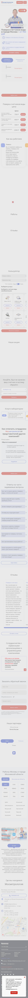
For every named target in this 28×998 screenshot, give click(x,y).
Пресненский (19, 808)
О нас (2, 956)
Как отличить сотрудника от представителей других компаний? (14, 433)
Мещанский (8, 808)
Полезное (3, 955)
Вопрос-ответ (17, 952)
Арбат (6, 802)
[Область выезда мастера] (14, 276)
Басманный (19, 802)
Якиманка (18, 815)
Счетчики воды (4, 946)
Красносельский (20, 805)
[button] (14, 752)
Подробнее (7, 305)
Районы (16, 956)
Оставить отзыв (14, 633)
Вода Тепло (18, 284)
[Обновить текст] (13, 697)
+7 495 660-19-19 (15, 895)
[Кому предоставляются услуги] (14, 280)
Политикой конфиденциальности (11, 988)
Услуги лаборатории (5, 953)
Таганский (7, 812)
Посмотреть (18, 68)
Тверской (18, 812)
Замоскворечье (9, 805)
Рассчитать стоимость (14, 330)
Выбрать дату (14, 95)
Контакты (16, 953)
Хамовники (8, 815)
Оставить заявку (14, 52)
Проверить (14, 397)
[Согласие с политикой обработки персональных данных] (2, 711)
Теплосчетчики (4, 949)
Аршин (16, 955)
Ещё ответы (14, 562)
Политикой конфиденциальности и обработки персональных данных (11, 714)
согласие (7, 711)
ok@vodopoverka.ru (19, 968)
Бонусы (3, 952)
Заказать (23, 114)
